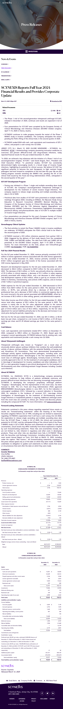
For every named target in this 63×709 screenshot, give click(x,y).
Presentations (6, 76)
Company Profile (26, 680)
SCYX (12, 150)
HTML (54, 110)
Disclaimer (43, 698)
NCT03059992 (32, 247)
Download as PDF (57, 101)
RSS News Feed (51, 680)
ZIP (59, 113)
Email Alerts (5, 79)
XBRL (4, 113)
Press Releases (6, 68)
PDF (59, 110)
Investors (33, 51)
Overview (4, 64)
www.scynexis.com (54, 402)
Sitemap (52, 698)
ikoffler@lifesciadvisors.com (11, 460)
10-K (4, 110)
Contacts (39, 680)
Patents (11, 698)
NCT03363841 (16, 247)
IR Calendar (5, 72)
